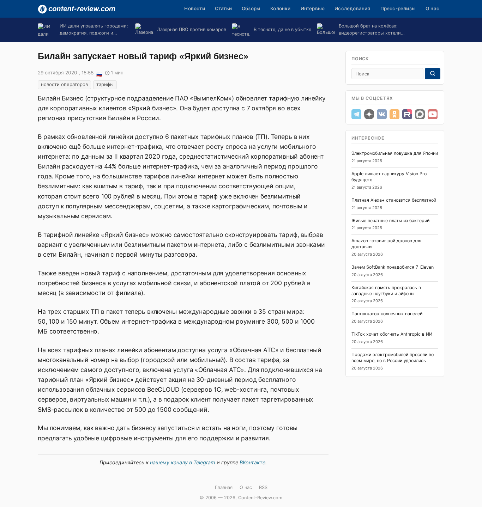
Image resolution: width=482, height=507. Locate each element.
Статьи (223, 8)
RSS (263, 487)
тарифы (105, 84)
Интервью (313, 8)
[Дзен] (369, 114)
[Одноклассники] (394, 114)
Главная (224, 487)
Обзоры (251, 8)
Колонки (280, 8)
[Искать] (432, 73)
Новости (194, 8)
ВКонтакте (252, 462)
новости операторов (64, 84)
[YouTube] (433, 114)
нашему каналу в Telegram (182, 462)
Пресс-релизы (398, 8)
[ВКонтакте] (382, 114)
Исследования (352, 8)
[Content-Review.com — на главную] (76, 9)
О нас (432, 8)
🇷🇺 (99, 73)
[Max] (420, 114)
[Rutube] (407, 114)
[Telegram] (356, 114)
